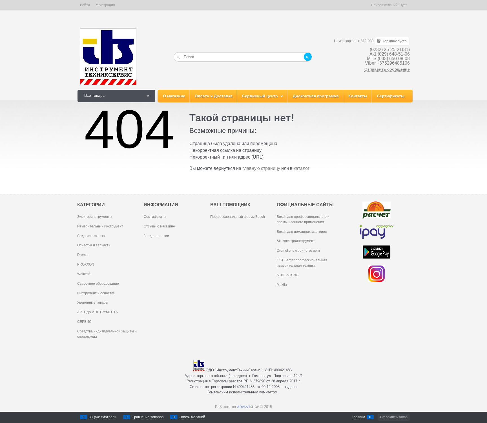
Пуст (403, 5)
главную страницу (261, 168)
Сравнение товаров (147, 417)
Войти (85, 5)
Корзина (358, 417)
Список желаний (192, 417)
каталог (301, 168)
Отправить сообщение (387, 69)
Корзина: (394, 41)
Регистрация (105, 5)
